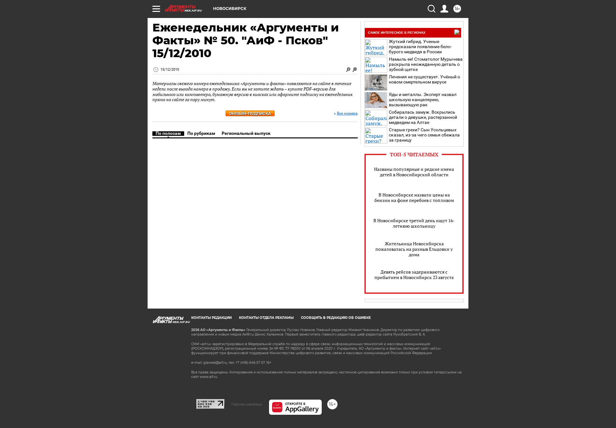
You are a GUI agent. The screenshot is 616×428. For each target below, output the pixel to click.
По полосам (168, 133)
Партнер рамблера (246, 404)
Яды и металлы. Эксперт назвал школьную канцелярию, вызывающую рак (423, 99)
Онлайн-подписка (250, 113)
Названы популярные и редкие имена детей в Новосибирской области (414, 171)
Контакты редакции (211, 318)
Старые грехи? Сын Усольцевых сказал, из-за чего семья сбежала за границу (424, 135)
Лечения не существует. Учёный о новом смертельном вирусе (424, 79)
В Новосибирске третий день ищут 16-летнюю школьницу (414, 223)
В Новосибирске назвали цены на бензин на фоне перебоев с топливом (414, 197)
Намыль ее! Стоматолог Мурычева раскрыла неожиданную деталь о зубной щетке (426, 64)
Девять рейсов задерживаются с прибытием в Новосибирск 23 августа (414, 274)
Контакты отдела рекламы (266, 318)
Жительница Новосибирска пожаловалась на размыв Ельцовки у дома (414, 249)
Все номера (347, 113)
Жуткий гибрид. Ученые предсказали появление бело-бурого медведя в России (420, 46)
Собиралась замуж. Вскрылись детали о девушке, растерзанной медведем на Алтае (423, 117)
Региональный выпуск (246, 133)
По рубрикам (201, 133)
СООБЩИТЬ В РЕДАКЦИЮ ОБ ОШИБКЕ (336, 318)
